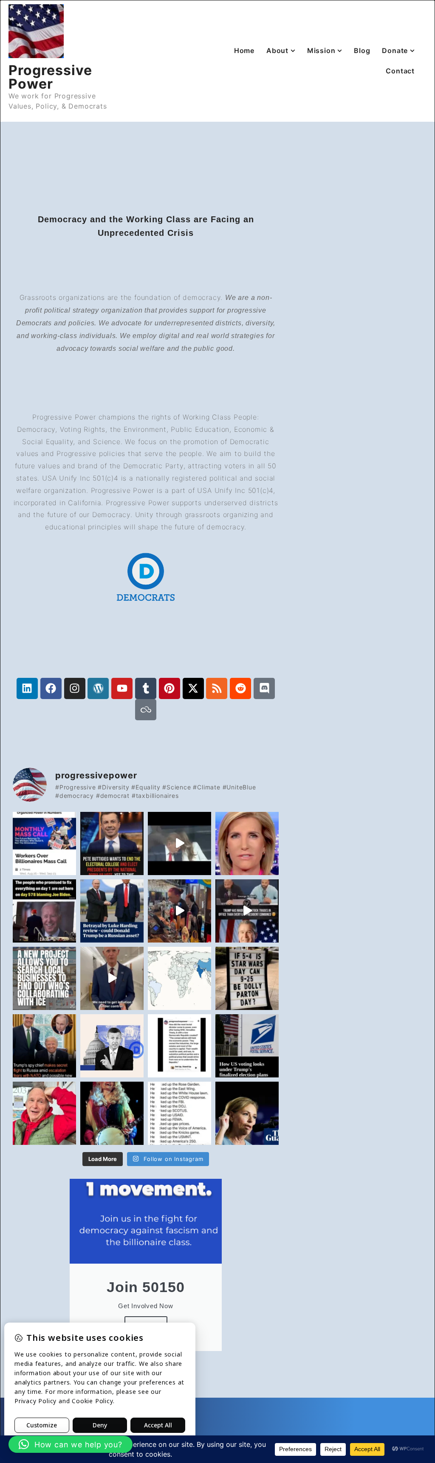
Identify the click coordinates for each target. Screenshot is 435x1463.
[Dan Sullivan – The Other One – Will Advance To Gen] (44, 1113)
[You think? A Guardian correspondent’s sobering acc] (112, 911)
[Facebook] (51, 688)
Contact (400, 71)
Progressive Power (50, 77)
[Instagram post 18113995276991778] (44, 978)
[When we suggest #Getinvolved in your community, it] (247, 1045)
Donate (395, 50)
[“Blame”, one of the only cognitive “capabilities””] (44, 911)
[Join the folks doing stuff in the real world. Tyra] (44, 843)
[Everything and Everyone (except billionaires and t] (179, 1113)
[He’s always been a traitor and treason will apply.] (44, 1045)
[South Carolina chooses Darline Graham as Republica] (247, 1113)
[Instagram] (74, 688)
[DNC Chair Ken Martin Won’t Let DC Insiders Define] (112, 1045)
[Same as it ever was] (179, 1045)
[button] (70, 1444)
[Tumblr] (145, 688)
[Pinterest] (169, 688)
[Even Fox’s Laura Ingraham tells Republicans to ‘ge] (247, 843)
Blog (362, 50)
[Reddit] (240, 688)
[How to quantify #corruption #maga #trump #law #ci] (247, 911)
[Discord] (264, 688)
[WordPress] (98, 688)
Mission (321, 50)
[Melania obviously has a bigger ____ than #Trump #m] (179, 843)
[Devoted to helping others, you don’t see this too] (247, 978)
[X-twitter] (193, 688)
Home (244, 50)
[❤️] (112, 1113)
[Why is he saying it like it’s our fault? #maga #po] (112, 978)
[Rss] (216, 688)
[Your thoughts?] (112, 843)
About (277, 50)
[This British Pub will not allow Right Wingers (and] (179, 911)
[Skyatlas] (145, 709)
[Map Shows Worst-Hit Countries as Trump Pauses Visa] (179, 978)
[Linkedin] (27, 688)
